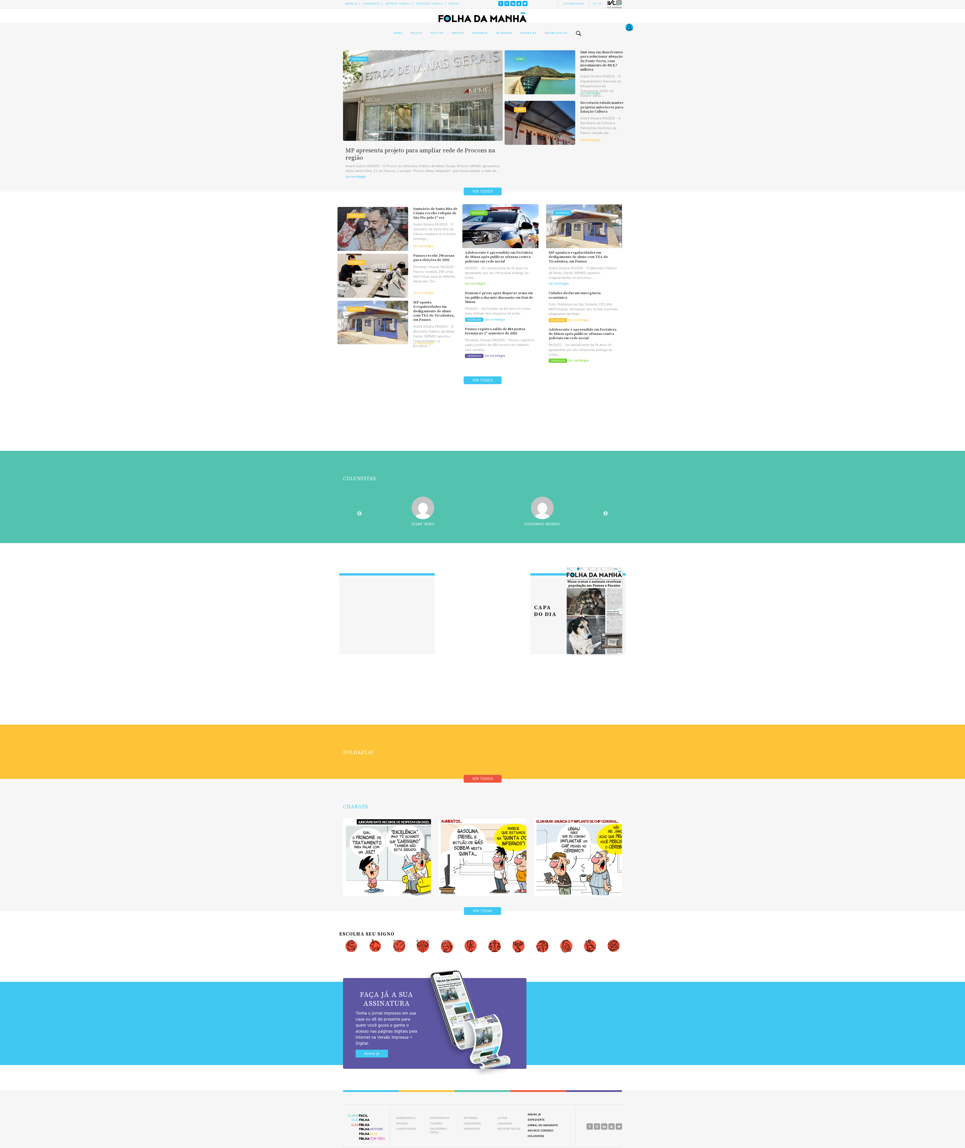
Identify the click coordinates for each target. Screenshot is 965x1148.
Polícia (416, 33)
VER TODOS (482, 191)
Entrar (454, 3)
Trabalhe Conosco (429, 3)
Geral (398, 33)
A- (601, 4)
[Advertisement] (482, 429)
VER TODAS (482, 911)
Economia (480, 33)
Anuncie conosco (398, 3)
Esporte (458, 33)
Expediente (371, 3)
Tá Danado (504, 33)
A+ (595, 4)
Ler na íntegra (356, 177)
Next (605, 513)
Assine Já (351, 3)
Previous (359, 513)
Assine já (371, 1053)
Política (437, 33)
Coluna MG (528, 33)
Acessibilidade (573, 3)
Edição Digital (556, 33)
